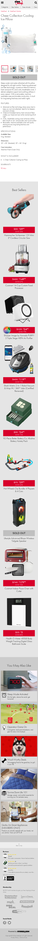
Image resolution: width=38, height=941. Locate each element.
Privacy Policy (14, 937)
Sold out (19, 77)
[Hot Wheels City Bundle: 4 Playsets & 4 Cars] (19, 476)
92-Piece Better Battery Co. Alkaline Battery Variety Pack (19, 440)
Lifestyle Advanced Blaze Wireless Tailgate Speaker (19, 539)
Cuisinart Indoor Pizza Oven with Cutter (19, 590)
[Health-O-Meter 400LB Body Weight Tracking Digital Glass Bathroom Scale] (19, 626)
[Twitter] (9, 922)
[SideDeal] (11, 906)
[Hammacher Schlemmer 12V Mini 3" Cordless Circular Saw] (19, 223)
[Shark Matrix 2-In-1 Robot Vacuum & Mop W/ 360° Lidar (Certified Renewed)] (19, 374)
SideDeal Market (15, 11)
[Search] (36, 2)
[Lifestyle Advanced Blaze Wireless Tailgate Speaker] (19, 527)
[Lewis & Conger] (27, 896)
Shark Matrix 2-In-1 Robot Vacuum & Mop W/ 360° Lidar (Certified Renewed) (19, 388)
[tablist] (19, 69)
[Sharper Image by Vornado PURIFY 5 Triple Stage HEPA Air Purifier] (19, 323)
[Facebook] (4, 922)
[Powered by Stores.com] (19, 932)
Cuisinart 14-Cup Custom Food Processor (19, 287)
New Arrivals (26, 7)
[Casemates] (19, 911)
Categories (4, 7)
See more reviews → (9, 874)
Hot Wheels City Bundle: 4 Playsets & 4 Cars (19, 490)
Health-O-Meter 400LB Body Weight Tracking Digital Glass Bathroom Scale (19, 641)
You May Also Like (19, 665)
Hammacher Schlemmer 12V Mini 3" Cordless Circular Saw (19, 236)
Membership (7, 887)
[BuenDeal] (27, 906)
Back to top (19, 845)
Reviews (6, 852)
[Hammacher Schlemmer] (11, 896)
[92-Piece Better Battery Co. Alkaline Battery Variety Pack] (19, 426)
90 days (3, 168)
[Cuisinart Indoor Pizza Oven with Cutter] (19, 576)
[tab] (4, 68)
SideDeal (4, 11)
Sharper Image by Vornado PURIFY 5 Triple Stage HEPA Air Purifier (19, 337)
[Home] (19, 2)
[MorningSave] (27, 901)
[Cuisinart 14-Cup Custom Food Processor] (19, 273)
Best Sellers (15, 7)
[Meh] (11, 901)
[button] (2, 2)
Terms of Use (23, 937)
